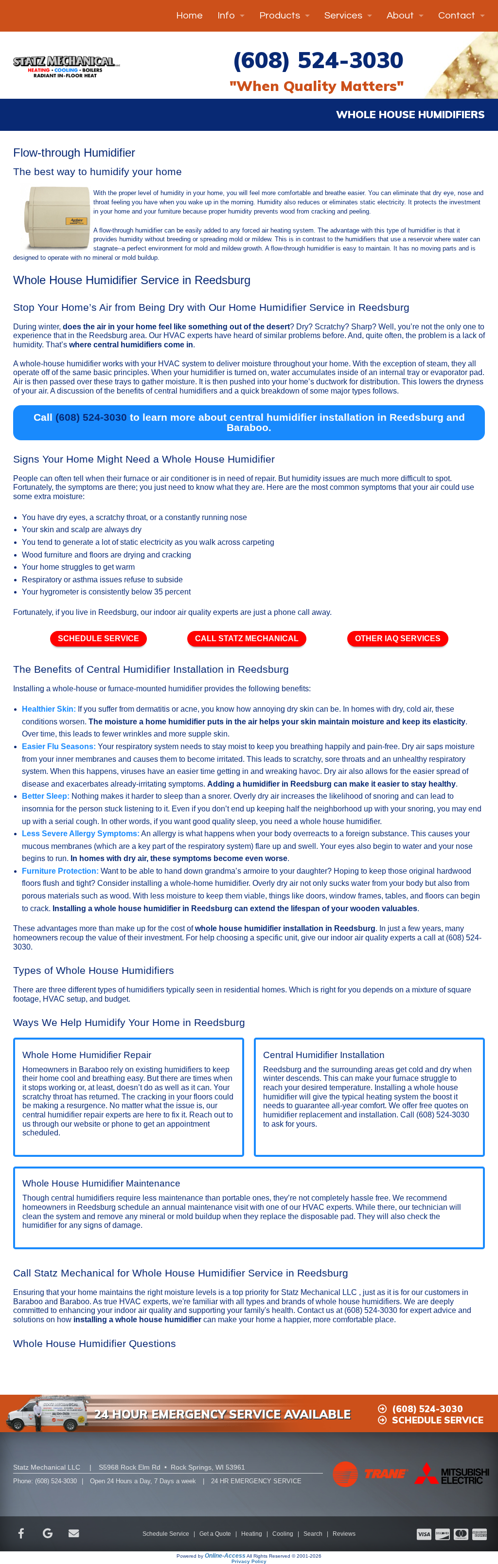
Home (189, 15)
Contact (456, 15)
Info (226, 15)
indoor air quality (182, 612)
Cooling (282, 1533)
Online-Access (225, 1555)
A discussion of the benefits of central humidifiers (133, 391)
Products (279, 15)
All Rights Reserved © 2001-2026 (284, 1556)
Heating (251, 1533)
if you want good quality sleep (205, 821)
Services (343, 15)
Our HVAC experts (181, 335)
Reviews (344, 1533)
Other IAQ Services (398, 638)
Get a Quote (215, 1533)
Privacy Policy (249, 1561)
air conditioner (184, 478)
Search (312, 1533)
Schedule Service (98, 638)
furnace (136, 478)
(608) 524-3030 (318, 59)
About (400, 15)
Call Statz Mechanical (247, 638)
